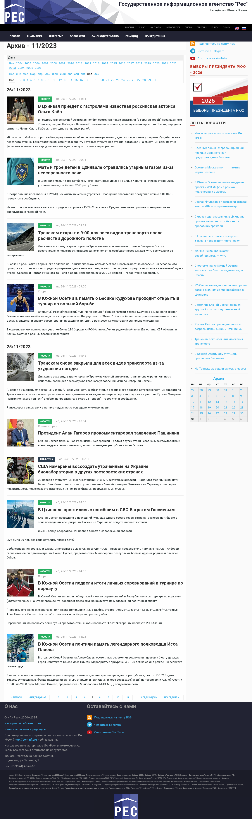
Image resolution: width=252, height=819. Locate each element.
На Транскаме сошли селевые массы (220, 368)
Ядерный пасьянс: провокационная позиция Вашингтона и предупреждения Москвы (219, 152)
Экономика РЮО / (210, 788)
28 (144, 80)
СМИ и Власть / (157, 788)
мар (33, 74)
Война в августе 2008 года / (53, 775)
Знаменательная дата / (187, 778)
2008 (53, 63)
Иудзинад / (70, 781)
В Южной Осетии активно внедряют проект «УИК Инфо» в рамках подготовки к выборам (219, 186)
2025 (29, 68)
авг (70, 74)
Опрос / (78, 785)
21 (107, 80)
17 (86, 80)
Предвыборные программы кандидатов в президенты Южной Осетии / (36, 788)
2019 (147, 63)
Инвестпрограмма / (204, 778)
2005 (28, 63)
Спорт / (179, 788)
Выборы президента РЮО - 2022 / (75, 778)
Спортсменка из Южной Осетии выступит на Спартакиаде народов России (219, 270)
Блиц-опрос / (37, 775)
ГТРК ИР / (162, 778)
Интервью (56, 36)
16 (81, 80)
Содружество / (170, 788)
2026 (38, 68)
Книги (214, 27)
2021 (164, 63)
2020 (156, 63)
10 (49, 80)
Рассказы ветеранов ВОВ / (119, 788)
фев (25, 74)
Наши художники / (191, 781)
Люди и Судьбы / (101, 781)
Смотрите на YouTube (212, 58)
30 (154, 80)
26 (133, 80)
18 (91, 80)
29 (149, 80)
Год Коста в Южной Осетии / (147, 778)
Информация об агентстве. (23, 723)
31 (225, 390)
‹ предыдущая (37, 697)
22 (112, 80)
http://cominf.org (26, 739)
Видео (188, 27)
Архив (219, 378)
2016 (122, 63)
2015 (113, 63)
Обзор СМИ (77, 36)
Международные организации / (149, 781)
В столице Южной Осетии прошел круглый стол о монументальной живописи (218, 309)
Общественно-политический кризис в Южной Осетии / (30, 785)
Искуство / (226, 778)
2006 (36, 63)
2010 (70, 63)
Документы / (172, 778)
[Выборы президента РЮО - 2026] (219, 97)
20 (102, 80)
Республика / (145, 788)
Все (11, 63)
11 (55, 80)
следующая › (149, 697)
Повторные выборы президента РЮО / (155, 785)
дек (96, 74)
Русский (244, 28)
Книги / (78, 781)
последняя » (171, 697)
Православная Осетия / (235, 785)
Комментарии (47, 426)
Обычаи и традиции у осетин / (63, 785)
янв (18, 74)
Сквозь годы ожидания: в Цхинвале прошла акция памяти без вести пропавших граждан (219, 221)
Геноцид (131, 36)
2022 (173, 63)
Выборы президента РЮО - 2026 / (102, 778)
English (237, 28)
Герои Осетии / (129, 778)
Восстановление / (124, 775)
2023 (12, 68)
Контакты (155, 27)
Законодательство (105, 36)
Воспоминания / (109, 775)
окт (83, 74)
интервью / (217, 778)
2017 (130, 63)
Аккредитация (154, 36)
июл (63, 74)
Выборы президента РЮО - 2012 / (49, 778)
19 (97, 80)
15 (76, 80)
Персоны (202, 27)
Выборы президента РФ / (225, 775)
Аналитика (34, 36)
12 (60, 80)
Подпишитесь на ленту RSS (216, 43)
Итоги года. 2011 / (59, 781)
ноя (89, 74)
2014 (104, 63)
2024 (21, 68)
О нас (142, 27)
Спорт (42, 291)
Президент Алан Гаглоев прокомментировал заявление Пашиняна (108, 433)
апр (40, 74)
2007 (45, 63)
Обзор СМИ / (204, 781)
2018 (139, 63)
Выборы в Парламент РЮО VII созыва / (173, 775)
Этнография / (223, 788)
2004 (19, 63)
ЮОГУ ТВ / (233, 788)
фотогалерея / (188, 788)
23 (118, 80)
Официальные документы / (92, 785)
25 (128, 80)
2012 (87, 63)
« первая (16, 697)
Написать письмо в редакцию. (25, 729)
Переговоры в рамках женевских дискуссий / (121, 785)
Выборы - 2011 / (151, 775)
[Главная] (126, 806)
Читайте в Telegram (211, 51)
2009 (62, 63)
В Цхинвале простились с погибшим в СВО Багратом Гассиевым (106, 509)
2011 (79, 63)
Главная (129, 27)
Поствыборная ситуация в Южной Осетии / (208, 785)
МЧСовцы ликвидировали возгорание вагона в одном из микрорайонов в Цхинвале (221, 289)
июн (55, 74)
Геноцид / (119, 778)
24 (123, 80)
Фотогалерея (173, 27)
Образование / (215, 781)
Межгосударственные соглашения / (122, 781)
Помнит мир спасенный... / (181, 785)
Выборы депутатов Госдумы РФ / (202, 775)
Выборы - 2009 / (138, 775)
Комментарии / (88, 781)
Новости (14, 36)
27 (138, 80)
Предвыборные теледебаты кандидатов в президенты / (86, 788)
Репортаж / (135, 788)
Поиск (226, 27)
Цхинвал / (199, 788)
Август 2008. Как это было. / (20, 775)
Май (47, 74)
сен (76, 74)
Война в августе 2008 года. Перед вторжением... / (84, 775)
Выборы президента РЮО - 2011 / (22, 778)
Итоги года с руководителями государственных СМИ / (30, 781)
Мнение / (166, 781)
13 (65, 80)
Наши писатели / (177, 781)
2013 (96, 63)
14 (70, 80)
